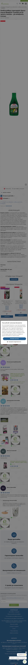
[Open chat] (25, 662)
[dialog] (14, 332)
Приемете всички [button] (14, 338)
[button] (14, 342)
